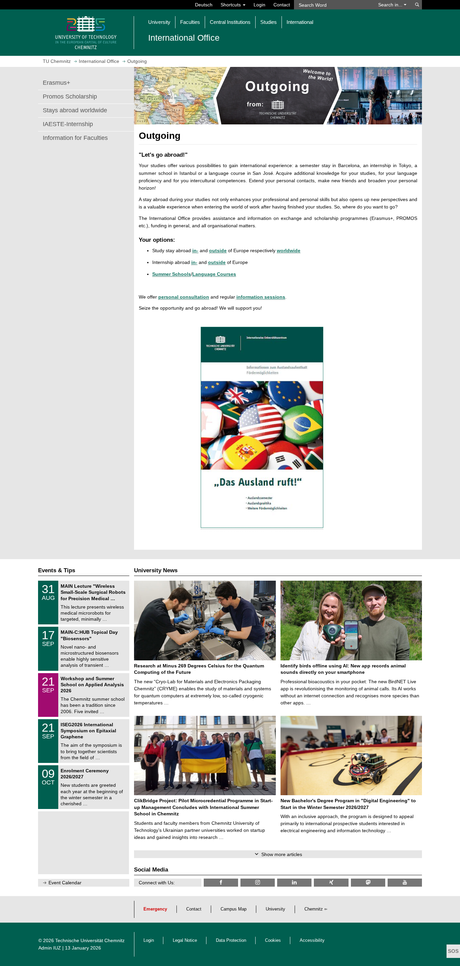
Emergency (155, 909)
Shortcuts (231, 4)
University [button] (159, 22)
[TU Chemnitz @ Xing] (331, 882)
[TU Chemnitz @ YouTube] (405, 882)
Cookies (273, 940)
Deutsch (203, 4)
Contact (281, 4)
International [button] (300, 22)
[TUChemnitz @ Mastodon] (368, 882)
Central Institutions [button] (230, 22)
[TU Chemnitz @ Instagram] (257, 882)
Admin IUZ (49, 948)
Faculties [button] (190, 22)
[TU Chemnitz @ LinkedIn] (294, 882)
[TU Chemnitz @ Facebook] (221, 882)
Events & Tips (56, 570)
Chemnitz (313, 909)
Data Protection (231, 940)
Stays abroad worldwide (75, 110)
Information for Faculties (75, 137)
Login (259, 4)
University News (155, 570)
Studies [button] (268, 22)
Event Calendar (64, 882)
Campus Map (234, 909)
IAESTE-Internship (68, 124)
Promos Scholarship (70, 96)
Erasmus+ (56, 82)
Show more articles (281, 854)
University (275, 909)
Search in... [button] (391, 4)
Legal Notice (185, 940)
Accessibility (312, 940)
